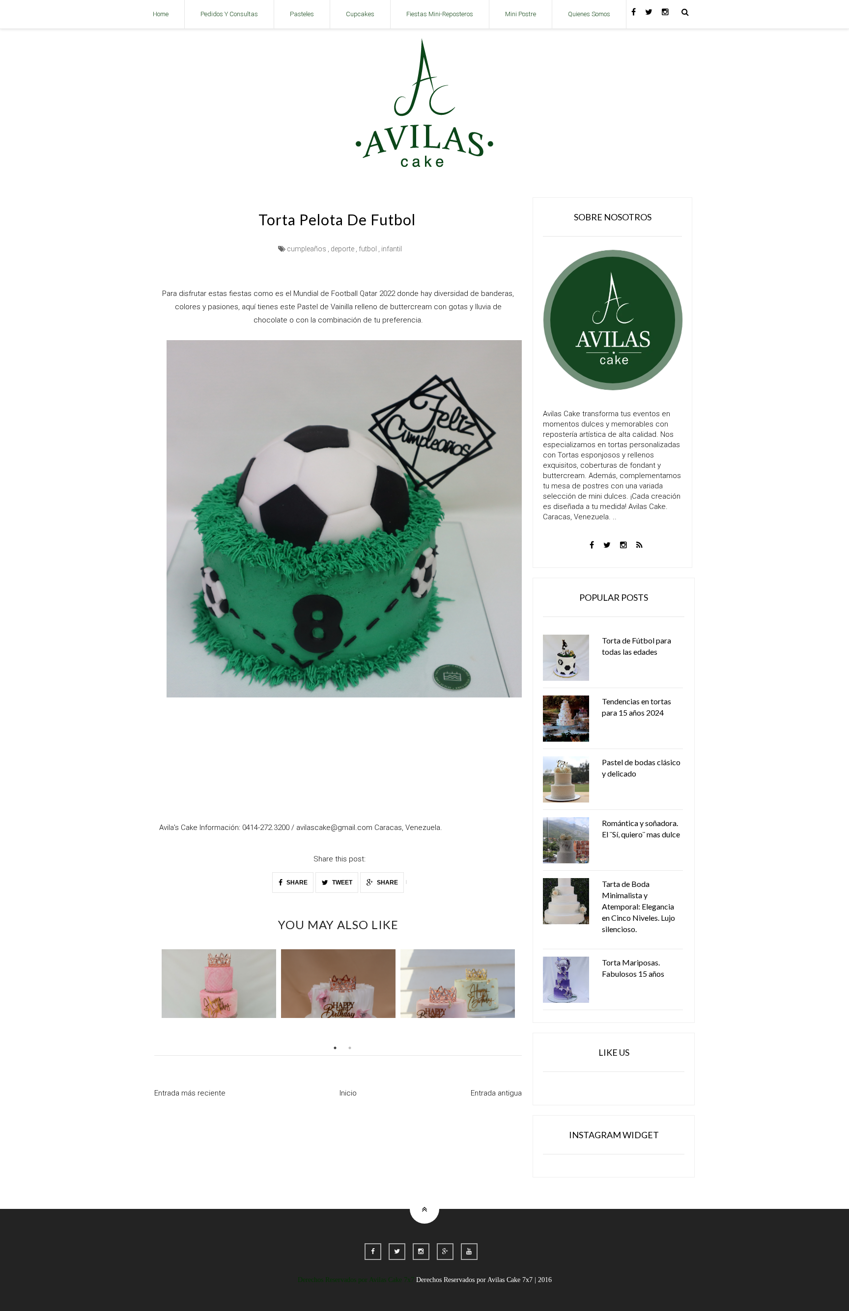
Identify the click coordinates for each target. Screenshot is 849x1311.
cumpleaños (306, 249)
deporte (342, 249)
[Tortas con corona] (457, 983)
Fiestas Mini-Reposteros (439, 14)
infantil (391, 249)
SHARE (296, 882)
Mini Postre (520, 14)
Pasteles (302, 14)
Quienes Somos (589, 14)
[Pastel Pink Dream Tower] (219, 983)
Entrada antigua (496, 1093)
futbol (368, 249)
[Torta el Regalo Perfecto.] (338, 983)
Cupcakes (360, 14)
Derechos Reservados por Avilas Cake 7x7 (356, 1280)
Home (161, 14)
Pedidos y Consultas (229, 14)
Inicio (348, 1093)
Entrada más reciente (190, 1093)
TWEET (341, 882)
